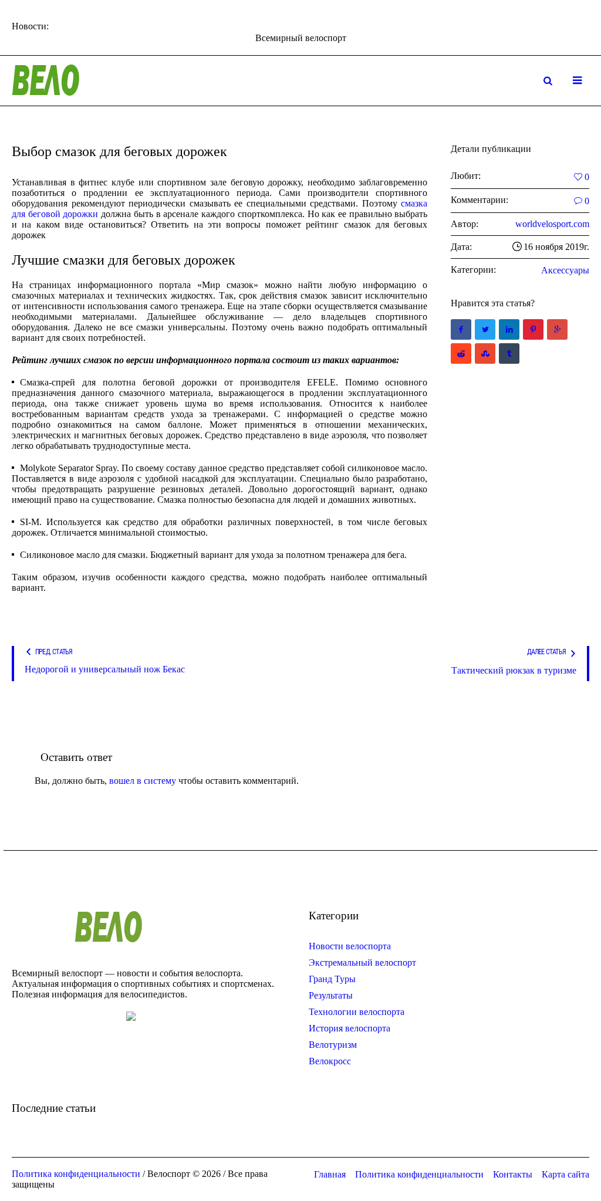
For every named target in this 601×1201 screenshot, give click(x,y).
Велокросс (330, 1061)
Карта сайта (565, 1174)
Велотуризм (333, 1045)
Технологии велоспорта (356, 1012)
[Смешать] (485, 353)
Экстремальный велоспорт (362, 962)
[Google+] (557, 329)
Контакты (512, 1174)
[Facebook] (461, 329)
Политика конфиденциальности (419, 1174)
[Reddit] (461, 353)
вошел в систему (142, 781)
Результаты (331, 995)
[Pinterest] (533, 329)
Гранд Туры (332, 979)
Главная (330, 1174)
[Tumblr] (509, 353)
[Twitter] (485, 329)
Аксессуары (565, 270)
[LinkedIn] (509, 329)
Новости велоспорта (350, 946)
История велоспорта (349, 1028)
